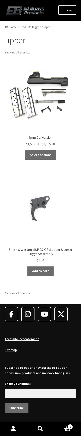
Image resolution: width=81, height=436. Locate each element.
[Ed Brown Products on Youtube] (44, 314)
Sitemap (11, 350)
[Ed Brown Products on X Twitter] (61, 314)
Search (40, 429)
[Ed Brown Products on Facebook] (11, 314)
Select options (40, 155)
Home (13, 27)
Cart (62, 425)
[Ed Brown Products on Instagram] (27, 314)
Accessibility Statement (22, 339)
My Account (13, 429)
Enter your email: (18, 384)
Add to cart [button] (40, 271)
